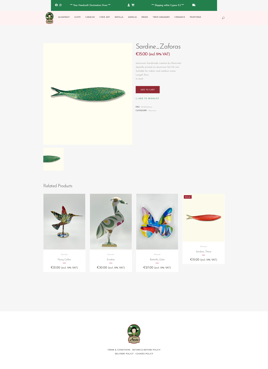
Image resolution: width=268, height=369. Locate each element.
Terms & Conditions (118, 350)
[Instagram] (60, 5)
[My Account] (129, 5)
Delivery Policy (124, 354)
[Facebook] (56, 5)
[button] (147, 98)
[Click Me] (194, 5)
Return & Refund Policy (146, 350)
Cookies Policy (144, 354)
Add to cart (148, 90)
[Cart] (132, 5)
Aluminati (152, 111)
